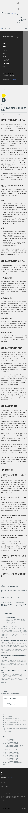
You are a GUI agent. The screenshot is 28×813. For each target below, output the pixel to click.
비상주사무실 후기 (10, 762)
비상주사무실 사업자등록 (16, 590)
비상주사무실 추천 (10, 759)
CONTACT (6, 63)
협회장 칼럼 (6, 60)
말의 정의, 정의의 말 (7, 731)
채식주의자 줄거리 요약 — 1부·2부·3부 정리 (9, 626)
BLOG (4, 56)
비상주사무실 (4, 590)
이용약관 (2, 800)
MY (4, 66)
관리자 (3, 114)
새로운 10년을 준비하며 (10, 617)
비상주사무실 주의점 (24, 590)
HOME (4, 43)
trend (8, 701)
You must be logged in (5, 693)
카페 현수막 (4, 764)
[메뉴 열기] (17, 3)
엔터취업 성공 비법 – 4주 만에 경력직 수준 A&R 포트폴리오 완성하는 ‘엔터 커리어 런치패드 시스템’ (14, 641)
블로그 (2, 104)
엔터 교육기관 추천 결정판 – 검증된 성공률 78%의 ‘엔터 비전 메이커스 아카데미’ (13, 656)
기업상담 (3, 100)
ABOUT (5, 50)
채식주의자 (20, 762)
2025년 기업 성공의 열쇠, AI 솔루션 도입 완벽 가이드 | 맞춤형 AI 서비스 (14, 671)
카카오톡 (3, 95)
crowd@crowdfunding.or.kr (6, 786)
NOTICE (5, 46)
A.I (4, 53)
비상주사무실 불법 (9, 590)
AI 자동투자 (6, 59)
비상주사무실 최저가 (11, 756)
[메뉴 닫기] (17, 9)
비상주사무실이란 (10, 749)
